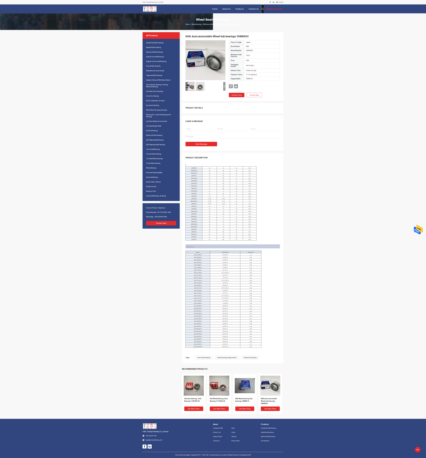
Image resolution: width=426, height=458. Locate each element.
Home (187, 24)
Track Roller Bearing (153, 163)
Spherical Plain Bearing (154, 135)
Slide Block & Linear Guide (155, 71)
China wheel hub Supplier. (183, 455)
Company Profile (218, 428)
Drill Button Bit (151, 186)
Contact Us (216, 441)
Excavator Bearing (152, 105)
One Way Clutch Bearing (154, 91)
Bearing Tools (151, 191)
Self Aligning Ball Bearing (155, 140)
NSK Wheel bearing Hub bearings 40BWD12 (243, 400)
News (233, 428)
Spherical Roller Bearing (154, 52)
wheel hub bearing (250, 357)
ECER (249, 455)
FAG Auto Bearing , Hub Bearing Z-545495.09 (192, 400)
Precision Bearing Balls (154, 172)
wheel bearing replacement (227, 357)
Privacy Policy (235, 441)
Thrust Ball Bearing (153, 149)
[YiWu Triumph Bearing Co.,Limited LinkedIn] (273, 2)
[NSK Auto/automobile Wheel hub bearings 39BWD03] (205, 60)
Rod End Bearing (152, 131)
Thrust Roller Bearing (153, 154)
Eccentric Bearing (152, 96)
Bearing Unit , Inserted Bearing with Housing (158, 116)
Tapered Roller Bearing (154, 75)
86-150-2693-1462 (164, 212)
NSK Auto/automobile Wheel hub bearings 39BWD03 (269, 401)
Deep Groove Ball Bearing (155, 57)
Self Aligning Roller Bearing (155, 144)
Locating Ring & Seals (153, 126)
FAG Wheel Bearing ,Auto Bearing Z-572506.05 (219, 400)
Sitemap (233, 436)
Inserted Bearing (152, 177)
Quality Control (217, 436)
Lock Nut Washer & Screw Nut (156, 121)
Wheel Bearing (196, 24)
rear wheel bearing (203, 357)
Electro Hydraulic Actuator (155, 101)
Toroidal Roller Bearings (154, 158)
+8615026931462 (160, 217)
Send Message (201, 144)
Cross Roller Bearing (153, 66)
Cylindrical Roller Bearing (154, 43)
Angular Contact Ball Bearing (156, 61)
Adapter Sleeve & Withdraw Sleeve (158, 80)
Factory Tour (217, 432)
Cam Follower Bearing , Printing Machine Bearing (157, 86)
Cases (233, 432)
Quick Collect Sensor (153, 182)
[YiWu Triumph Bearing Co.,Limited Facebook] (270, 2)
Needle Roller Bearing (153, 47)
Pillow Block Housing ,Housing (156, 110)
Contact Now (161, 223)
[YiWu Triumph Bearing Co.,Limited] (150, 9)
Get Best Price (237, 95)
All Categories (265, 441)
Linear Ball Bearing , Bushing (156, 196)
